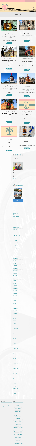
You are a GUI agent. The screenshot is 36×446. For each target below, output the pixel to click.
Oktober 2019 (15, 370)
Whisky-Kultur (27, 112)
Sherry (21, 430)
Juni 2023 (14, 298)
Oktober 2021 (15, 330)
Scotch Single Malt (16, 430)
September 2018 (15, 390)
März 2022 (15, 321)
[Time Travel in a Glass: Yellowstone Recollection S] (16, 194)
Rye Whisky (20, 427)
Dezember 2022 (15, 308)
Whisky (21, 434)
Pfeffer (20, 421)
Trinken (15, 247)
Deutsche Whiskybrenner (18, 412)
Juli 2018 (14, 393)
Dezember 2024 (15, 268)
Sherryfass (15, 431)
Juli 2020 (14, 355)
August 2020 (15, 353)
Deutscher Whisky (29, 58)
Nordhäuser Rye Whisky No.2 (27, 61)
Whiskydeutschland (18, 437)
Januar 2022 (15, 325)
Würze (21, 443)
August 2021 (15, 333)
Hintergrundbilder (17, 235)
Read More (9, 43)
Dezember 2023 (15, 288)
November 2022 (15, 310)
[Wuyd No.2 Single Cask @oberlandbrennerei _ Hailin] (20, 190)
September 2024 (15, 273)
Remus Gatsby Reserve (17, 216)
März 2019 (14, 381)
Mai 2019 (14, 378)
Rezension (16, 424)
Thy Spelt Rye (27, 33)
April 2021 (14, 340)
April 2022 (14, 320)
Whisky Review (18, 440)
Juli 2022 (14, 315)
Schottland (16, 428)
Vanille (15, 434)
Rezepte (14, 243)
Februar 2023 (15, 305)
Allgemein (23, 58)
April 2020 (14, 360)
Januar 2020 (15, 365)
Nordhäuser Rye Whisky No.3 (9, 34)
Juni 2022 (14, 316)
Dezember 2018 (15, 386)
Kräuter (16, 421)
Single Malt (20, 431)
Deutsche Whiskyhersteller (18, 414)
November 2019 (15, 368)
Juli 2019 (14, 375)
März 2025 (15, 263)
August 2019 (15, 373)
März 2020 (15, 361)
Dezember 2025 (15, 258)
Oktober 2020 (15, 350)
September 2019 (15, 371)
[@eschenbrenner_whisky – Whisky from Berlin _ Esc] (20, 194)
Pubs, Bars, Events (17, 242)
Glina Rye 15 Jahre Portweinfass (26, 88)
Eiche (14, 415)
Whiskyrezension (16, 443)
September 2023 (15, 293)
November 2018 (15, 388)
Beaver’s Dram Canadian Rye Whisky (9, 86)
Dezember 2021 (15, 326)
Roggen (20, 424)
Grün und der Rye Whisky (26, 114)
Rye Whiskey (16, 427)
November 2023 (15, 290)
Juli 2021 (14, 335)
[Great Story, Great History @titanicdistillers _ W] (16, 190)
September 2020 (15, 351)
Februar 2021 (15, 343)
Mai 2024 (14, 280)
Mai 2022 (14, 318)
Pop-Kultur (16, 233)
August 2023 (15, 295)
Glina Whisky (18, 418)
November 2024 (15, 270)
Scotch (20, 428)
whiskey (18, 434)
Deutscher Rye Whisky (18, 408)
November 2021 (15, 328)
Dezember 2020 (15, 346)
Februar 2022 (15, 323)
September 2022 (15, 313)
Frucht (21, 415)
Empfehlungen (9, 33)
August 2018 (15, 391)
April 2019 (14, 380)
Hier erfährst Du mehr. (16, 178)
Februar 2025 (15, 265)
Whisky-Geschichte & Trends (29, 111)
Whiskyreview (18, 441)
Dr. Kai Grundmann (13, 36)
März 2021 (14, 341)
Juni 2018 (14, 395)
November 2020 (15, 348)
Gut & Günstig (14, 85)
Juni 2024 (14, 278)
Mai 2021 (14, 338)
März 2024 (15, 283)
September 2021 (15, 331)
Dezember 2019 (15, 366)
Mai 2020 (14, 358)
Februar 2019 (15, 383)
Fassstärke (17, 415)
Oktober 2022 (15, 311)
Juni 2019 (14, 376)
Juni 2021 (14, 336)
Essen (15, 245)
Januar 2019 (15, 385)
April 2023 (14, 301)
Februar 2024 (15, 285)
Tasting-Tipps (15, 248)
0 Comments (10, 37)
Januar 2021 (15, 345)
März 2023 (14, 303)
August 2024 (15, 275)
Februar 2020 (15, 363)
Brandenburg (18, 405)
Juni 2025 (14, 260)
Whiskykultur (15, 229)
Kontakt (2, 406)
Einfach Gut (6, 58)
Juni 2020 (14, 356)
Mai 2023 (14, 300)
